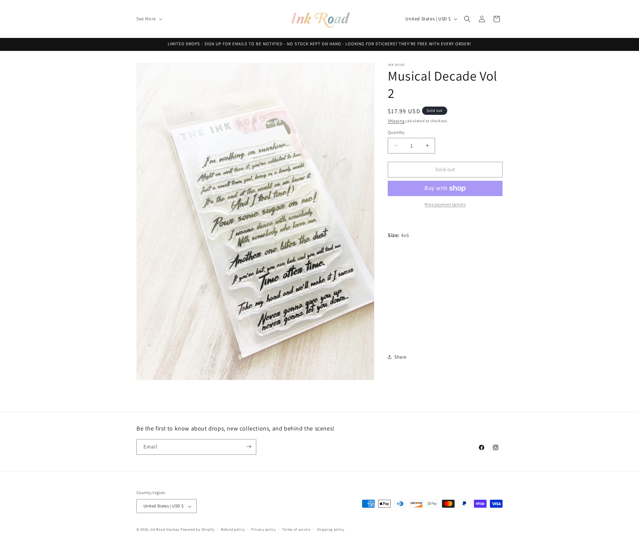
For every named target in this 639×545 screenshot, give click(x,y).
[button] (148, 19)
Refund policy (233, 529)
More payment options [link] (445, 204)
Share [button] (400, 357)
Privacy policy (263, 529)
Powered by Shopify (197, 529)
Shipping (396, 120)
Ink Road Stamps (165, 529)
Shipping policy (330, 529)
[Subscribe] (248, 446)
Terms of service (296, 529)
